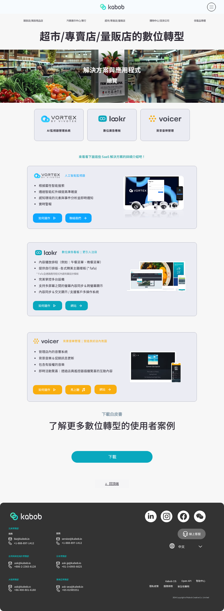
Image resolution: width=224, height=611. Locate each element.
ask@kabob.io (22, 563)
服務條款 (168, 586)
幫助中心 (200, 580)
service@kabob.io (72, 538)
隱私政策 (154, 586)
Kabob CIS (170, 581)
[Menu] (211, 7)
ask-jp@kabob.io (71, 563)
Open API (186, 580)
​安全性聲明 (183, 586)
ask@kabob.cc (22, 586)
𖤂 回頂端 (112, 483)
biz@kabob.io (21, 538)
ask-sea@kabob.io (72, 586)
